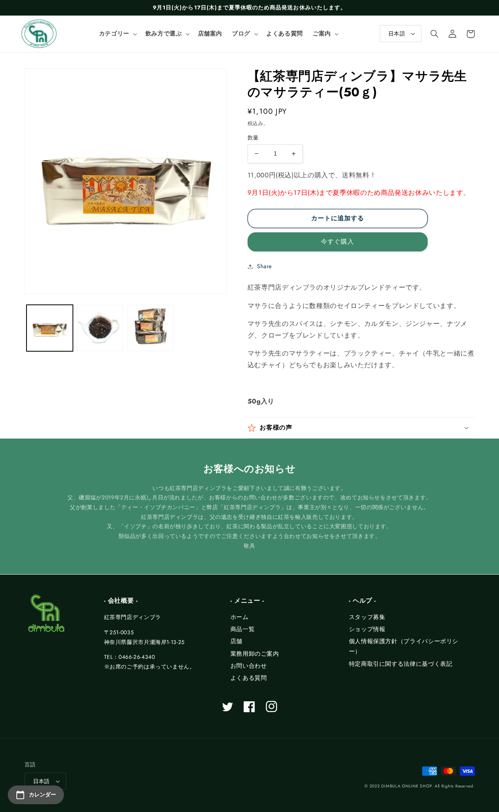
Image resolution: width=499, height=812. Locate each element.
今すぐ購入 (337, 241)
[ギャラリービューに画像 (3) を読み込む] (150, 328)
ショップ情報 (367, 629)
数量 (253, 138)
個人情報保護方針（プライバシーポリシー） (403, 646)
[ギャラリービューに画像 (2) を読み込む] (100, 328)
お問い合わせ (248, 666)
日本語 (396, 33)
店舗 (236, 641)
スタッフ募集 (367, 617)
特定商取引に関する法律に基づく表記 (401, 664)
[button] (117, 33)
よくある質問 (248, 678)
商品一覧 (242, 629)
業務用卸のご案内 (254, 653)
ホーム (239, 617)
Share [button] (264, 266)
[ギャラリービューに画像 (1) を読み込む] (50, 328)
